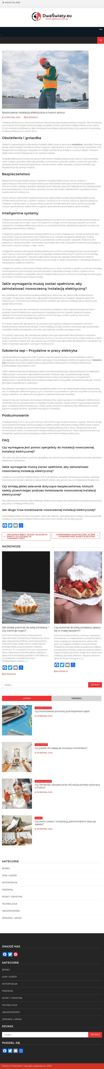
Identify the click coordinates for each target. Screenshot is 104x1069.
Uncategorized (11, 911)
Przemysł (7, 889)
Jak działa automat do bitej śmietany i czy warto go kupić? (25, 629)
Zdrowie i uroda (43, 708)
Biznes (39, 818)
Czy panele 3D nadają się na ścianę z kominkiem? (61, 748)
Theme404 (17, 1066)
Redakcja (33, 117)
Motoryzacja (9, 882)
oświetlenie (77, 144)
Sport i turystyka (12, 897)
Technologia (9, 904)
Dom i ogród (41, 745)
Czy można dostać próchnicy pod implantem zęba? (62, 711)
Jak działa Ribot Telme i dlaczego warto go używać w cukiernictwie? (27, 536)
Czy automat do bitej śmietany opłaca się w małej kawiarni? (77, 629)
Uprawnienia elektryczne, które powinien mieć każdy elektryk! (75, 535)
